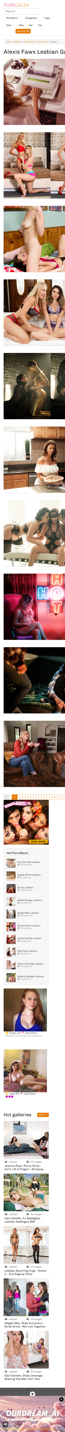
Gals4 (16, 5)
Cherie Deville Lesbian (29, 938)
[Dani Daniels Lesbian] (11, 863)
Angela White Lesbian (29, 874)
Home (9, 42)
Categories (31, 18)
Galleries (18, 42)
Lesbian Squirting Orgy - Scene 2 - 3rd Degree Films (25, 1272)
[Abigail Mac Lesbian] (11, 914)
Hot (31, 25)
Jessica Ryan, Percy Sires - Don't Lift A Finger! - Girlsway (24, 1167)
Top (40, 25)
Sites (9, 25)
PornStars (12, 18)
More (42, 1115)
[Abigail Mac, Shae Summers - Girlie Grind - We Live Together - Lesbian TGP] (26, 1297)
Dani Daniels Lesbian (28, 862)
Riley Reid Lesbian (27, 951)
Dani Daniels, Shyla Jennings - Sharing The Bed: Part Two (24, 1377)
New (21, 25)
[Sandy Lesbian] (11, 888)
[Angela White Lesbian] (11, 875)
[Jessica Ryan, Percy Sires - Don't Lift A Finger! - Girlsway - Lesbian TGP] (26, 1140)
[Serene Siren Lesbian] (11, 926)
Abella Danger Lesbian (29, 900)
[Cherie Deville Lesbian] (11, 939)
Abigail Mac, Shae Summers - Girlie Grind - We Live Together (25, 1324)
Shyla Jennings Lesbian (30, 963)
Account (21, 31)
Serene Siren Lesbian (29, 925)
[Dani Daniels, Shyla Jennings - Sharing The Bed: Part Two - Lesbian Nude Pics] (26, 1349)
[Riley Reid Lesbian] (11, 952)
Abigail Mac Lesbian (28, 913)
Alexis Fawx (41, 42)
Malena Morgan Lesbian (30, 976)
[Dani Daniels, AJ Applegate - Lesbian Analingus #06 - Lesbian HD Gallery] (26, 1192)
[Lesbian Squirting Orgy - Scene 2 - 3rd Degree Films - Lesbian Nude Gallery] (26, 1245)
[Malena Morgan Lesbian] (11, 977)
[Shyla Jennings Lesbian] (11, 964)
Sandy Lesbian (25, 887)
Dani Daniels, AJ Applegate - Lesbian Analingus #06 (23, 1220)
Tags (47, 18)
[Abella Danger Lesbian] (11, 901)
